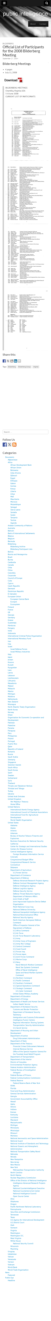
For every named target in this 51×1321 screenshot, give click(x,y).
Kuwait (10, 665)
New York (14, 1167)
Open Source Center (21, 1196)
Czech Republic (14, 586)
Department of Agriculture (20, 870)
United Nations (14, 807)
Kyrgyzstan (12, 667)
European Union (14, 596)
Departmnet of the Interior (21, 1059)
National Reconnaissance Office (25, 914)
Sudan (12, 515)
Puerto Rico (12, 744)
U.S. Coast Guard (19, 949)
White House (15, 1241)
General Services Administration (23, 1093)
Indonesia (12, 633)
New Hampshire (16, 1159)
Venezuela (12, 1259)
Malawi (10, 686)
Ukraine (11, 793)
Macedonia (12, 683)
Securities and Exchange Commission (25, 1212)
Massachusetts (16, 1122)
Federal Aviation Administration (23, 1067)
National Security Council (23, 1243)
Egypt (12, 478)
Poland (10, 738)
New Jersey (14, 1162)
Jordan (10, 659)
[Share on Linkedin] (15, 361)
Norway (11, 712)
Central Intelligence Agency (21, 851)
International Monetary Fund (19, 638)
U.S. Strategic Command (22, 988)
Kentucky (14, 1114)
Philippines (12, 736)
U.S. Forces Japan (19, 954)
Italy (9, 654)
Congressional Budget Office (21, 859)
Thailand (11, 783)
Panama (11, 728)
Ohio (12, 1199)
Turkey (10, 791)
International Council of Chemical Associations (29, 812)
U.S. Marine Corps (20, 959)
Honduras (12, 625)
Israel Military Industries (20, 651)
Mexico (10, 691)
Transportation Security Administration (28, 1025)
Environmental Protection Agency (23, 1064)
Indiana (13, 1109)
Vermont (13, 1227)
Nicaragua (12, 704)
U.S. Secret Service (20, 1028)
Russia (10, 754)
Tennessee (14, 1214)
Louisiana (14, 1117)
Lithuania (11, 680)
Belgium (11, 538)
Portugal (11, 741)
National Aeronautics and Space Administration (29, 1138)
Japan (10, 657)
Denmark (11, 588)
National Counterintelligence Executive (28, 1188)
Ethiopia (13, 480)
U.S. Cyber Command (24, 991)
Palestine (11, 725)
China (10, 570)
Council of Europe (15, 578)
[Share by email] (19, 361)
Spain (10, 772)
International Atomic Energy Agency (24, 809)
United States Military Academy (25, 993)
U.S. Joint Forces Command (23, 956)
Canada (11, 565)
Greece (10, 620)
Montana (14, 1135)
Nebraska (14, 1154)
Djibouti (13, 475)
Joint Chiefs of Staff (20, 899)
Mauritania (14, 499)
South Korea (13, 770)
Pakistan (11, 722)
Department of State (18, 1041)
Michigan (11, 694)
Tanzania (13, 517)
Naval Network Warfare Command (29, 964)
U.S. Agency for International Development (27, 1220)
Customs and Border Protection (25, 1009)
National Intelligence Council (24, 1193)
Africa (10, 462)
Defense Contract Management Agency (28, 883)
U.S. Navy (16, 962)
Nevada (13, 1156)
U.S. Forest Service (20, 872)
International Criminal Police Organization (25, 636)
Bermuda (11, 541)
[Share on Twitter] (8, 361)
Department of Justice (19, 1035)
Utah (12, 1225)
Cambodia (12, 562)
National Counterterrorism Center (26, 1191)
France (10, 609)
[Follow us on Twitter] (9, 445)
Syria (10, 780)
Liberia (13, 491)
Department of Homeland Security (24, 1006)
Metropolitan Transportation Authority (28, 1170)
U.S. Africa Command (21, 930)
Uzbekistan (12, 1254)
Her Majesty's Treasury (19, 801)
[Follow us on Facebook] (5, 445)
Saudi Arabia (13, 757)
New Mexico (15, 1164)
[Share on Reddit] (11, 361)
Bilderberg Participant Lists (21, 549)
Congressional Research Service (23, 862)
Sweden (11, 775)
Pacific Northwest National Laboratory (25, 1206)
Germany (11, 617)
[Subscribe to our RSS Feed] (14, 445)
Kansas (13, 1112)
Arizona (13, 830)
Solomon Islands (14, 765)
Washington (15, 1233)
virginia (35, 367)
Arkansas (14, 833)
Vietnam (11, 1264)
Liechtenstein (13, 678)
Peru (10, 733)
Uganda (13, 523)
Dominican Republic (16, 591)
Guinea (13, 486)
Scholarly (11, 759)
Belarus (11, 536)
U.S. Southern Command (22, 983)
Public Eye (9, 1277)
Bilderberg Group (24, 367)
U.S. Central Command (21, 946)
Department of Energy (19, 999)
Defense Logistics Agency (23, 888)
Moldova (11, 696)
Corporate (12, 575)
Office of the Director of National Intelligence (28, 1180)
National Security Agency (23, 917)
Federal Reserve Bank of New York (26, 1083)
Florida (13, 1088)
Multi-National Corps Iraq (23, 907)
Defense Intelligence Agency (24, 885)
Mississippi (14, 1130)
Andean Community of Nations (20, 525)
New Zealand (13, 701)
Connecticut (15, 864)
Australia (11, 528)
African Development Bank (21, 465)
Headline (11, 1280)
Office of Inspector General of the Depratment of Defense (26, 926)
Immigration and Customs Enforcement (28, 1017)
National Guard (16, 1141)
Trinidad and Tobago (16, 788)
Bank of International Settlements (21, 533)
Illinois (13, 1106)
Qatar (10, 746)
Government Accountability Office (23, 1099)
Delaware (14, 867)
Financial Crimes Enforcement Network (28, 1046)
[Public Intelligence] (25, 13)
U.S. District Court (17, 1222)
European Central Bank (19, 599)
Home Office (15, 804)
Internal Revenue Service (23, 1049)
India (10, 630)
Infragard (16, 1072)
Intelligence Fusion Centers (24, 1020)
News (7, 1272)
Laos (10, 670)
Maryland (14, 1120)
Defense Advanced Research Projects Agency (30, 880)
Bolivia (10, 551)
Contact (42, 24)
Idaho (12, 1104)
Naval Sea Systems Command (27, 967)
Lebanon (11, 675)
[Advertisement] (25, 398)
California (14, 843)
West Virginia (15, 1238)
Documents (9, 457)
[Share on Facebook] (4, 361)
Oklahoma (14, 1201)
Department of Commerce (20, 875)
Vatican (11, 1256)
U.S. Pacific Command (21, 980)
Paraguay (11, 730)
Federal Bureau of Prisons (20, 1075)
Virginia (13, 1230)
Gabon (13, 483)
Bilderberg (8, 43)
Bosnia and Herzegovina (17, 554)
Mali (12, 496)
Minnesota (14, 1127)
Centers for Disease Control (21, 849)
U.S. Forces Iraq (19, 951)
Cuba (10, 580)
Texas (12, 1217)
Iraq (9, 644)
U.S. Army (16, 938)
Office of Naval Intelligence (26, 970)
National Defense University (24, 909)
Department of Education (20, 996)
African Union (15, 467)
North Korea (13, 709)
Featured (11, 1275)
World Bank (12, 1267)
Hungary (11, 628)
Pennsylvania (15, 1209)
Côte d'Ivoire (15, 473)
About (33, 24)
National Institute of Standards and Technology (29, 1143)
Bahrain (11, 530)
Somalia (13, 512)
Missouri (13, 1133)
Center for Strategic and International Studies (28, 846)
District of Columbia (18, 1062)
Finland (11, 607)
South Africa (13, 767)
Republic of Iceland (15, 749)
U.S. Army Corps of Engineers (24, 941)
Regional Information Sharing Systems (28, 1022)
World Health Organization (21, 820)
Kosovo (11, 662)
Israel (10, 646)
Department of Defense (19, 878)
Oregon (13, 1204)
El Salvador (12, 594)
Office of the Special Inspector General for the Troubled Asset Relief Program (29, 1052)
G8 (9, 612)
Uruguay (11, 1251)
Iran (9, 641)
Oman (10, 715)
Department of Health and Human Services (27, 1001)
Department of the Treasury (21, 1043)
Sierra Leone (15, 509)
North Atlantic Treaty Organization (21, 707)
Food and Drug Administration (22, 1091)
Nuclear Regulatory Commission (23, 1177)
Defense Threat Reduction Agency (26, 893)
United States (13, 822)
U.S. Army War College (21, 943)
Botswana (14, 470)
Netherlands (13, 699)
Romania (11, 751)
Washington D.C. (17, 1235)
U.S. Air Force (18, 933)
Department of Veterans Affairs (25, 896)
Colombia (11, 573)
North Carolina (16, 1172)
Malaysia (11, 688)
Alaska (13, 828)
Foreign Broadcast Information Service (28, 854)
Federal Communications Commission (25, 1078)
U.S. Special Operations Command (26, 985)
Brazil (10, 557)
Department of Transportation (22, 1056)
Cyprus (10, 583)
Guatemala (12, 622)
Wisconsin (14, 1246)
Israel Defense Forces (18, 649)
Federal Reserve (16, 1080)
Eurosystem (15, 604)
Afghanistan (12, 459)
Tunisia (13, 520)
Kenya (12, 488)
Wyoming (14, 1249)
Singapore (12, 762)
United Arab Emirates (16, 796)
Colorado (14, 857)
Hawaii (13, 1101)
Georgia (11, 615)
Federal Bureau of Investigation (23, 1070)
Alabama (13, 825)
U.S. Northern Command (22, 978)
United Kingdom (14, 799)
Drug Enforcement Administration (26, 1038)
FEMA (12, 1085)
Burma (10, 559)
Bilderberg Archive (17, 546)
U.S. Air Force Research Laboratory (26, 935)
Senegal (13, 507)
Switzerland (12, 778)
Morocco (13, 501)
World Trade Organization (18, 1270)
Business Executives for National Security (26, 841)
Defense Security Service (22, 891)
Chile (10, 567)
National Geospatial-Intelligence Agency (29, 912)
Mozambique (15, 504)
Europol (13, 601)
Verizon (11, 1262)
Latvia (10, 672)
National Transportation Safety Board (25, 1151)
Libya (12, 494)
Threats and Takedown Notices (20, 786)
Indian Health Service (21, 1004)
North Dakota (15, 1175)
